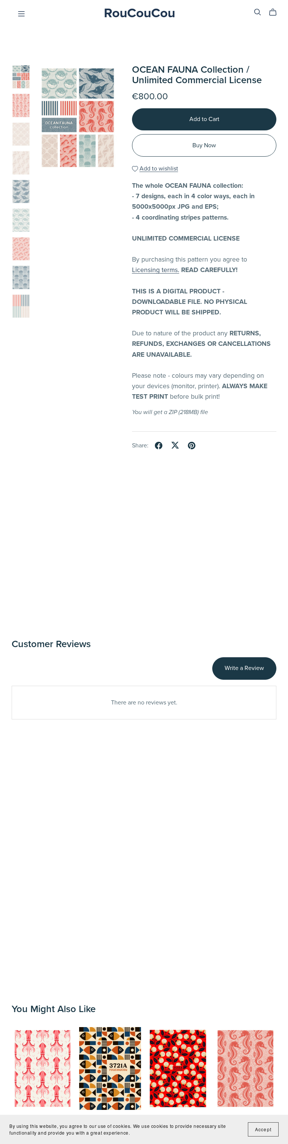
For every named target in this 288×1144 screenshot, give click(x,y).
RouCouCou (139, 13)
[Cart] (276, 12)
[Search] (257, 12)
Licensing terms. (155, 270)
